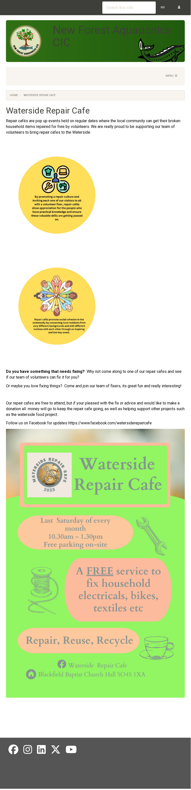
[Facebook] (13, 750)
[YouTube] (71, 750)
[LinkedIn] (41, 750)
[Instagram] (27, 750)
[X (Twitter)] (56, 750)
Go (163, 7)
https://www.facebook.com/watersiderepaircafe (110, 423)
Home (14, 95)
